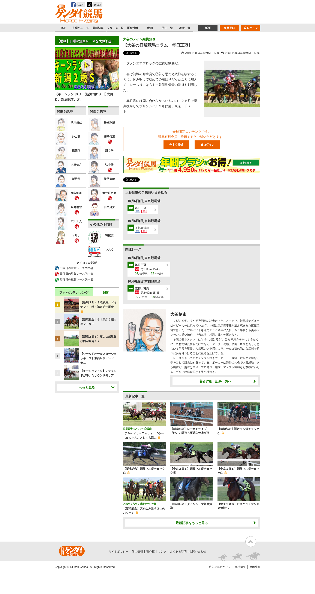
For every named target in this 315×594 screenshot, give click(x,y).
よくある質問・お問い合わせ (188, 551)
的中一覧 (167, 28)
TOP (63, 28)
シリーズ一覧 (115, 28)
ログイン (252, 28)
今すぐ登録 (176, 144)
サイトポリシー (118, 551)
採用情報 (254, 567)
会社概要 (240, 567)
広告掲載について (220, 567)
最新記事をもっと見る (192, 523)
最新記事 (98, 28)
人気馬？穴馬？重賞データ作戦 (139, 503)
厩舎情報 (132, 28)
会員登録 (229, 28)
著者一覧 (184, 28)
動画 (150, 28)
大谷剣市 (178, 314)
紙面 (208, 28)
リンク (162, 551)
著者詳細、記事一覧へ (215, 381)
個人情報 (137, 551)
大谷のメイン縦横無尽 (139, 39)
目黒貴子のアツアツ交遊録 (137, 428)
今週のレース (80, 28)
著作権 (150, 551)
